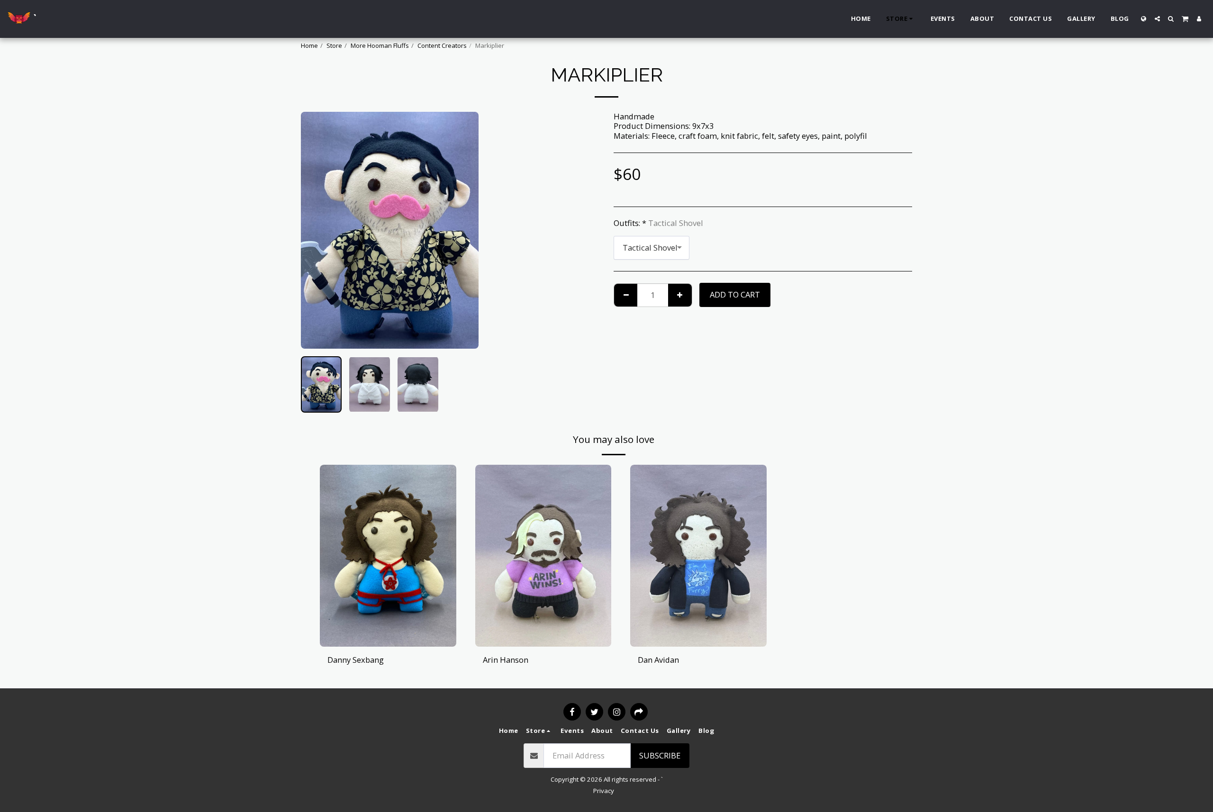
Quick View (387, 622)
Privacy (603, 790)
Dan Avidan (658, 659)
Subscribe (659, 755)
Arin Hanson (505, 659)
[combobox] (651, 248)
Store (334, 45)
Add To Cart (390, 641)
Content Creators (442, 45)
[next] (463, 230)
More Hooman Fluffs (380, 45)
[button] (1157, 19)
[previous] (316, 230)
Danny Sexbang (355, 659)
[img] (388, 555)
